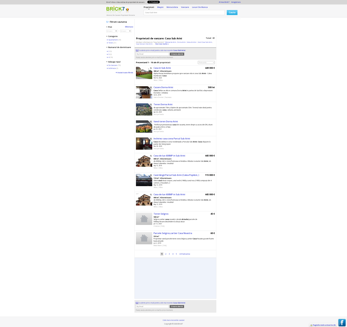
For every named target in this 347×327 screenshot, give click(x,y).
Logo (115, 10)
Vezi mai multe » (162, 44)
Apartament (113, 40)
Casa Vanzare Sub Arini (144, 44)
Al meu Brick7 (224, 2)
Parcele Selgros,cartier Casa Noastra (173, 233)
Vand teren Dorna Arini (166, 121)
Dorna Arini (181, 42)
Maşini (160, 7)
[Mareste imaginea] (150, 69)
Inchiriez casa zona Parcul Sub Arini (172, 138)
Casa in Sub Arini (162, 67)
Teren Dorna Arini (163, 104)
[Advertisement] (188, 27)
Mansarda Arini (170, 42)
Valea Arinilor (192, 42)
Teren (110, 43)
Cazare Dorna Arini (163, 87)
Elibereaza (129, 27)
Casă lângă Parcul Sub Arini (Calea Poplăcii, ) (176, 175)
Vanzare (185, 7)
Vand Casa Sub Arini (205, 42)
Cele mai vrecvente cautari (173, 320)
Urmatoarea (184, 254)
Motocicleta (172, 7)
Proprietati (149, 7)
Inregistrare (236, 2)
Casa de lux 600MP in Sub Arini (169, 155)
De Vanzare (112, 65)
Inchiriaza (112, 68)
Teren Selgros (161, 213)
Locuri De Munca (200, 7)
